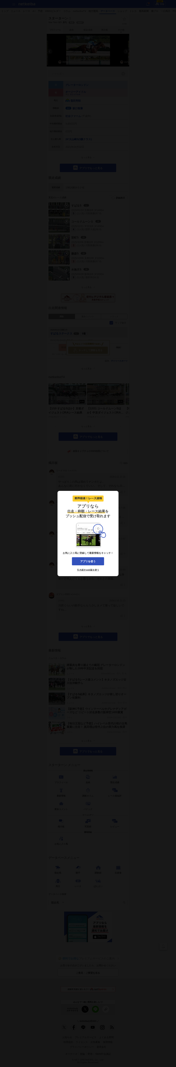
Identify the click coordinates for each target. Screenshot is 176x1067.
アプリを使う (88, 561)
